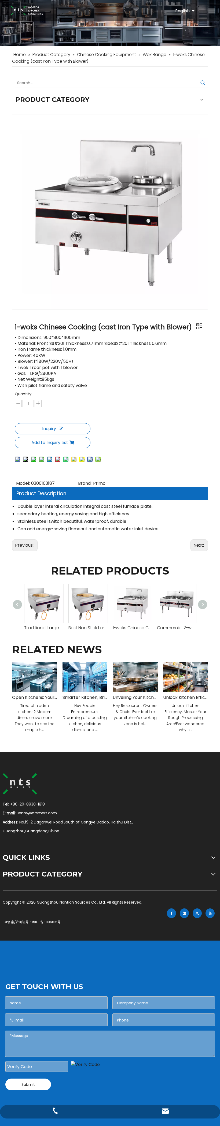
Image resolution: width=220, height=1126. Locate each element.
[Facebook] (171, 913)
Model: (23, 483)
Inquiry (49, 429)
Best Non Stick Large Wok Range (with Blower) (87, 628)
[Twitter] (197, 913)
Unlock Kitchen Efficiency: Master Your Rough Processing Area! (185, 697)
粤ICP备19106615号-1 (48, 922)
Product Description (41, 493)
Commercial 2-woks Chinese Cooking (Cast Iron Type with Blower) (176, 628)
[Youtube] (210, 913)
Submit (28, 1084)
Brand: (84, 483)
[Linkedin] (184, 913)
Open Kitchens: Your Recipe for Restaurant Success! (34, 697)
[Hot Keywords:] (203, 83)
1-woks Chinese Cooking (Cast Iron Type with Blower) (132, 628)
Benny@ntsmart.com (37, 813)
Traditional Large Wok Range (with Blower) (43, 628)
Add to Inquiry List (49, 442)
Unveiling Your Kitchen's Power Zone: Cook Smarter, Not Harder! (135, 697)
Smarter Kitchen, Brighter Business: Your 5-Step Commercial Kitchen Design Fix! (85, 697)
